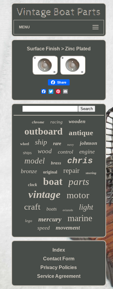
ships (27, 153)
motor (78, 195)
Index (58, 249)
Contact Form (58, 258)
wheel (24, 144)
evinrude (68, 210)
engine (87, 151)
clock (32, 185)
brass (56, 162)
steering (91, 173)
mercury (49, 219)
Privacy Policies (58, 267)
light (86, 207)
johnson (88, 143)
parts (78, 181)
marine (79, 218)
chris (80, 161)
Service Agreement (58, 276)
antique (81, 133)
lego (28, 220)
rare (57, 143)
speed (43, 228)
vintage (44, 194)
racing (56, 121)
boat (52, 181)
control (65, 152)
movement (68, 227)
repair (71, 170)
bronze (29, 171)
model (34, 160)
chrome (38, 122)
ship (41, 142)
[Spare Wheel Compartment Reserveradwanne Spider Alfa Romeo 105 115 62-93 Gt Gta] (45, 73)
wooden (77, 121)
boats (51, 208)
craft (32, 206)
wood (45, 151)
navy (70, 144)
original (50, 172)
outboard (43, 131)
